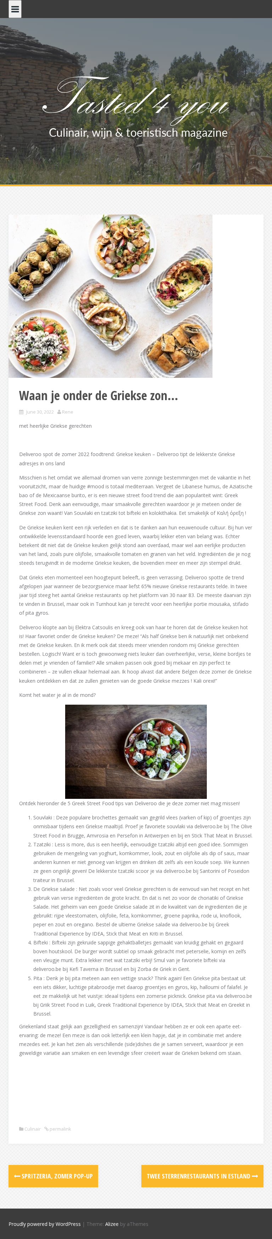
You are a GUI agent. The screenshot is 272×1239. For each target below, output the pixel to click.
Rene (67, 412)
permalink (60, 1129)
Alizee (112, 1224)
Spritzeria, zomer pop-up (56, 1176)
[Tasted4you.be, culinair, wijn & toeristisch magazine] (136, 105)
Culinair (32, 1129)
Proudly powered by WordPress (44, 1224)
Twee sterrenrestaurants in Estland (199, 1176)
